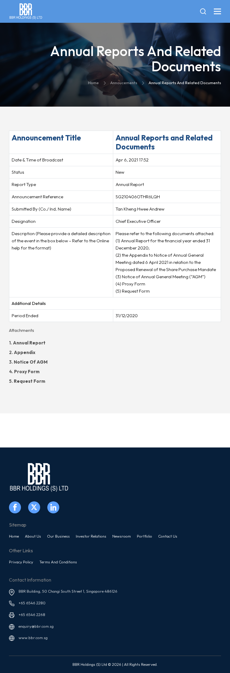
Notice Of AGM (31, 362)
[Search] (203, 11)
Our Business (58, 536)
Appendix (24, 352)
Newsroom (121, 536)
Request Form (29, 381)
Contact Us (167, 536)
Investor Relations (91, 536)
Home (14, 536)
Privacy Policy (21, 561)
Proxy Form (27, 371)
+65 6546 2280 (32, 599)
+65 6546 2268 (32, 611)
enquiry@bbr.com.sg (36, 623)
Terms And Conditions (58, 561)
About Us (33, 536)
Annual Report (29, 343)
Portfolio (144, 536)
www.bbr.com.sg (33, 634)
